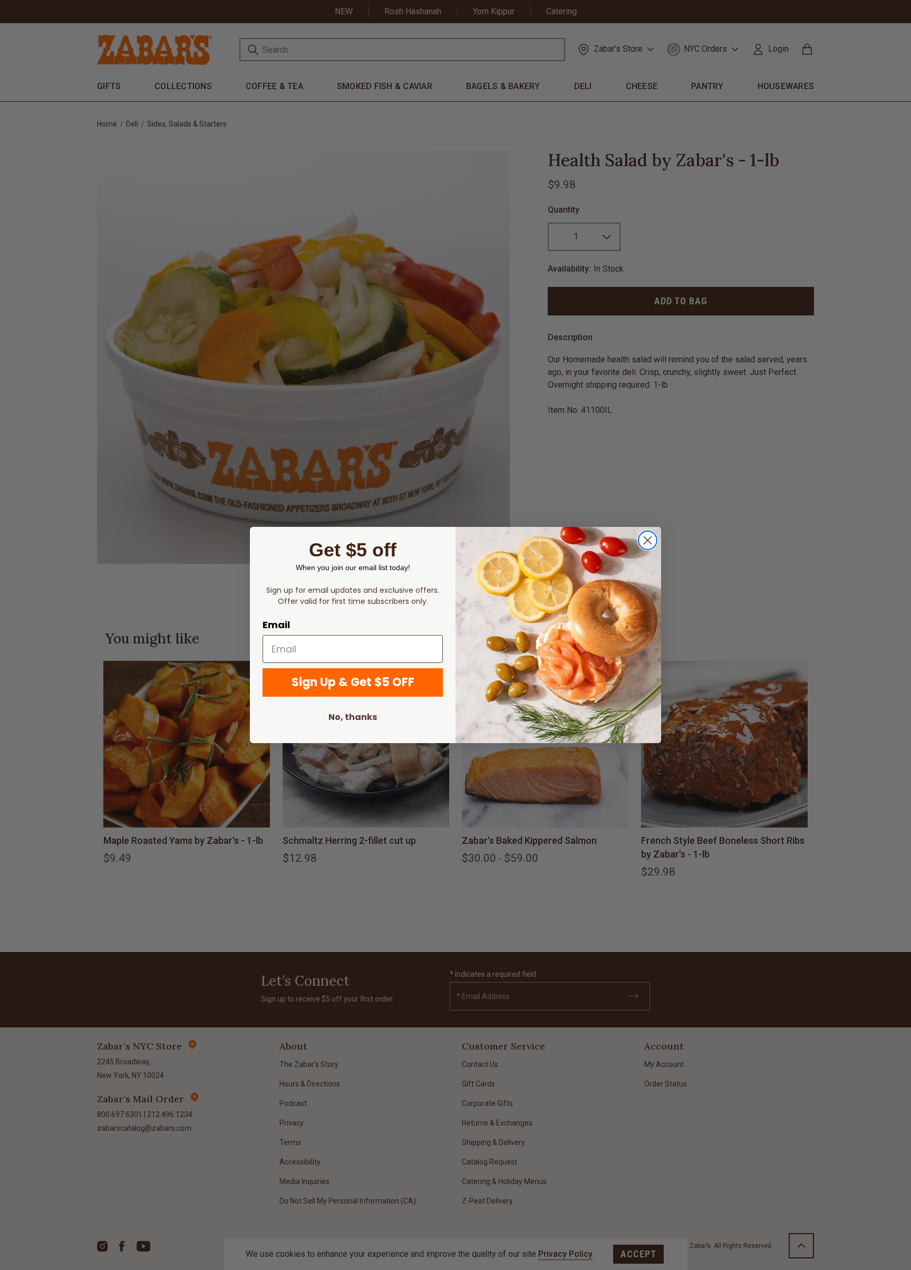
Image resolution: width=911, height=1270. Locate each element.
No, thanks (352, 717)
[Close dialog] (647, 540)
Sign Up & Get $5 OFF (353, 682)
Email (276, 624)
